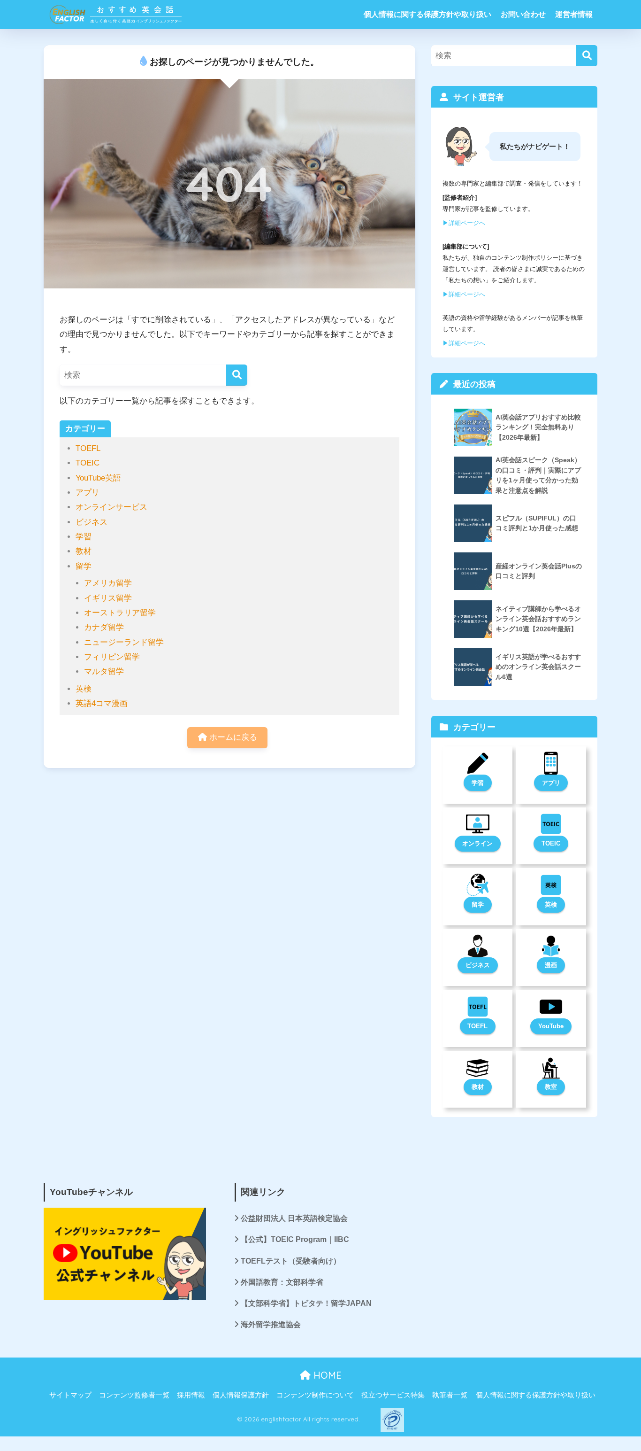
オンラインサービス (111, 507)
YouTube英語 (98, 477)
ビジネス (91, 522)
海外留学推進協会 (271, 1324)
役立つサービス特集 (393, 1395)
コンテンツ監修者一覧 (134, 1395)
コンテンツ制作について (315, 1395)
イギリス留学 (108, 598)
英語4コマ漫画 (102, 703)
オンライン (477, 843)
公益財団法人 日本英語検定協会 (294, 1218)
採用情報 (191, 1395)
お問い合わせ (523, 14)
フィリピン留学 (112, 656)
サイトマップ (70, 1395)
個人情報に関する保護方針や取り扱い (427, 14)
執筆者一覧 (449, 1395)
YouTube (551, 1026)
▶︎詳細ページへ (464, 222)
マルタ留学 (104, 671)
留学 (84, 566)
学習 (84, 536)
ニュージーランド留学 (124, 642)
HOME (326, 1375)
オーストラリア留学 (120, 612)
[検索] (236, 375)
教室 (551, 1086)
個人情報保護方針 (241, 1395)
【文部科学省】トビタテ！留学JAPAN (306, 1303)
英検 (84, 688)
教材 (84, 551)
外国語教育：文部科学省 (282, 1282)
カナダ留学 (104, 627)
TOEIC (87, 462)
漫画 (551, 965)
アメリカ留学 (108, 583)
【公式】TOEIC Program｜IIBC (295, 1239)
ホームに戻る (232, 737)
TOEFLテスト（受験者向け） (291, 1261)
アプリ (87, 492)
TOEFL (88, 448)
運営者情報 (574, 14)
